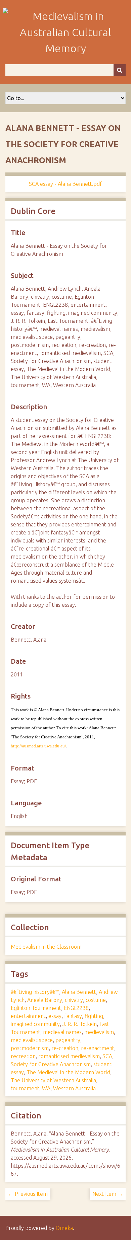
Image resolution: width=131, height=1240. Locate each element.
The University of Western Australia (53, 1080)
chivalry (74, 1000)
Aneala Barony (44, 1000)
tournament (25, 1088)
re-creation (64, 1048)
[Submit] (120, 70)
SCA (107, 1056)
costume (96, 1000)
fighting (94, 1016)
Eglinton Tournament (36, 1008)
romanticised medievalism (69, 1056)
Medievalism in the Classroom (46, 947)
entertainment (28, 1016)
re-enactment (97, 1048)
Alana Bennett (79, 992)
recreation (23, 1056)
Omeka (64, 1228)
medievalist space (32, 1040)
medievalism (99, 1032)
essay (54, 1016)
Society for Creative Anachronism (51, 1064)
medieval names (62, 1032)
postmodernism (30, 1048)
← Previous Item (28, 1194)
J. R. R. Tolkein (79, 1024)
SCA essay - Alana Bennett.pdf (65, 184)
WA (46, 1088)
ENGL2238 (76, 1008)
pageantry (67, 1040)
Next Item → (107, 1194)
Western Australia (74, 1088)
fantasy (73, 1016)
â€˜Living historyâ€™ (35, 992)
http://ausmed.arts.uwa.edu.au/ (38, 745)
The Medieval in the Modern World (68, 1072)
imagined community (35, 1024)
